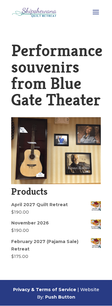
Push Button (60, 297)
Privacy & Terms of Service (44, 289)
